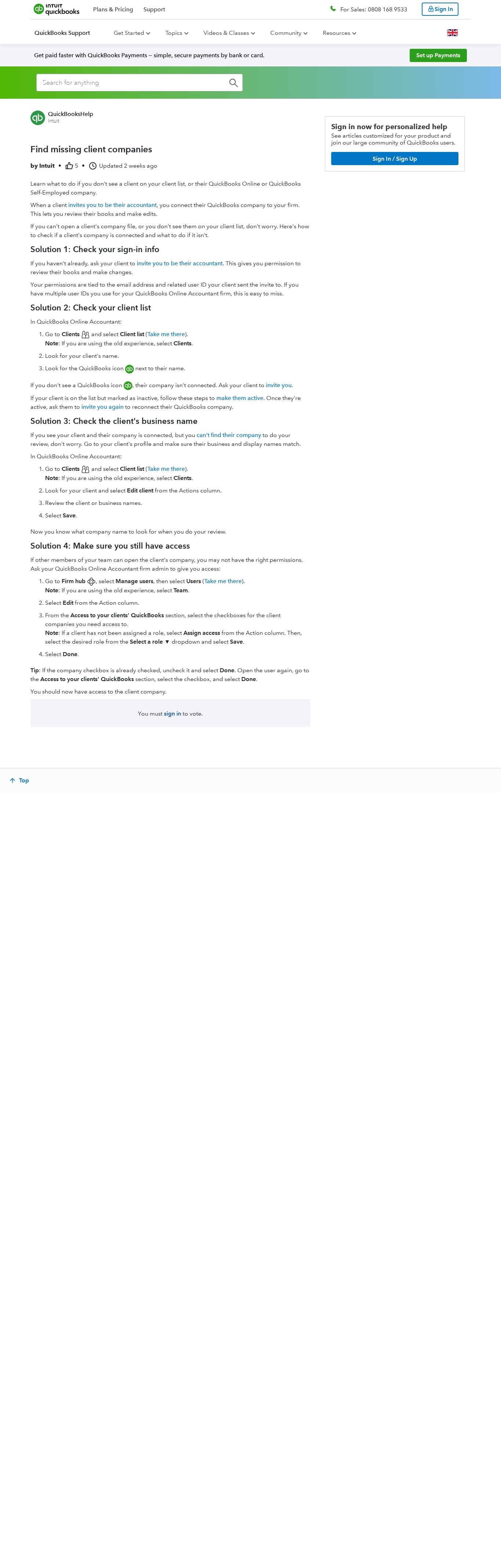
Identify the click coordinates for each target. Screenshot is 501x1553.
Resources (336, 32)
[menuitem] (66, 33)
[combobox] (139, 82)
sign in (172, 713)
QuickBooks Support (62, 32)
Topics (173, 32)
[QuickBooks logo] (56, 9)
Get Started (129, 32)
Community (285, 32)
